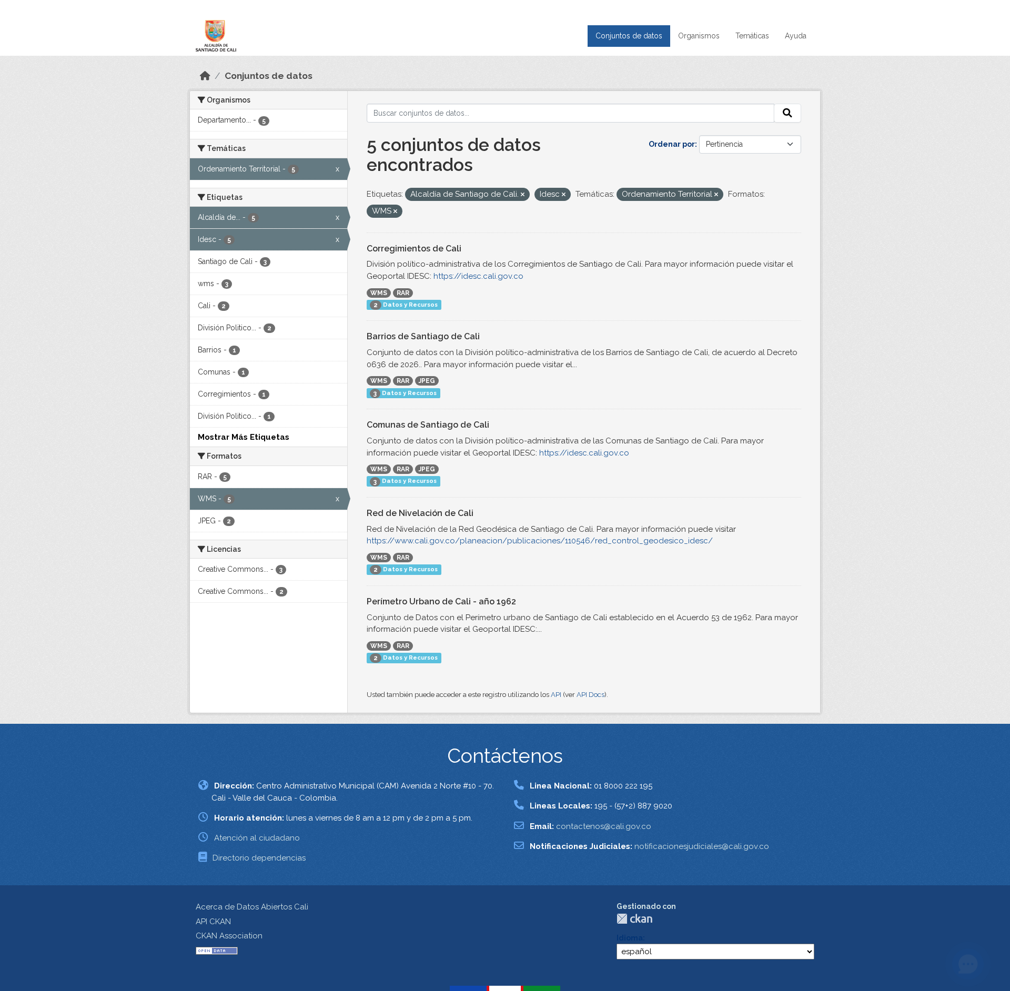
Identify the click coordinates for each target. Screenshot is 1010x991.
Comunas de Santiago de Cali (428, 425)
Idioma (630, 938)
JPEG (427, 381)
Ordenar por (672, 144)
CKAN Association (229, 936)
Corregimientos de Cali (414, 249)
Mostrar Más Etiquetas (243, 437)
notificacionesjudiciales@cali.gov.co (701, 846)
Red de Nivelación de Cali (420, 513)
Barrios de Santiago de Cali (423, 336)
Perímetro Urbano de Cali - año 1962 (441, 601)
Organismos (699, 36)
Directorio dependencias (259, 858)
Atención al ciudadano (257, 838)
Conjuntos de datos (628, 36)
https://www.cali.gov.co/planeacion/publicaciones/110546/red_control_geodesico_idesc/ (540, 540)
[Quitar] (522, 194)
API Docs (590, 695)
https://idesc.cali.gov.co (478, 276)
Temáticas (752, 36)
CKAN (634, 918)
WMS (378, 293)
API (556, 695)
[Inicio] (205, 75)
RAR (403, 293)
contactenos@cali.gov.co (603, 826)
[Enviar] (787, 113)
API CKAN (213, 921)
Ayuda (795, 36)
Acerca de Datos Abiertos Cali (252, 907)
